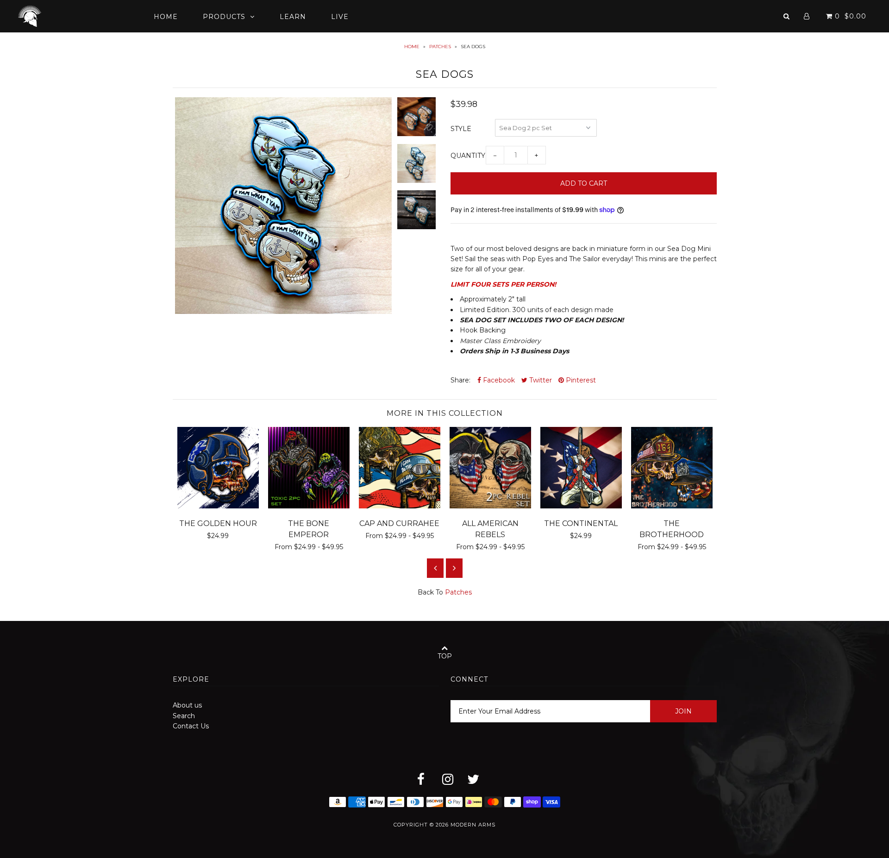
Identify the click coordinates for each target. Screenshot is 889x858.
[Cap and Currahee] (399, 506)
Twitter (539, 380)
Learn (293, 17)
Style (461, 129)
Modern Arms (473, 824)
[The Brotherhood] (672, 506)
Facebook (498, 380)
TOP (445, 656)
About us (187, 705)
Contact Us (191, 726)
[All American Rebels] (490, 506)
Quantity (468, 155)
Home (166, 17)
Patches (440, 47)
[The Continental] (581, 506)
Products (224, 17)
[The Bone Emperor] (309, 506)
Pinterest (580, 380)
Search (184, 716)
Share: (460, 380)
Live (340, 17)
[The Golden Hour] (218, 506)
